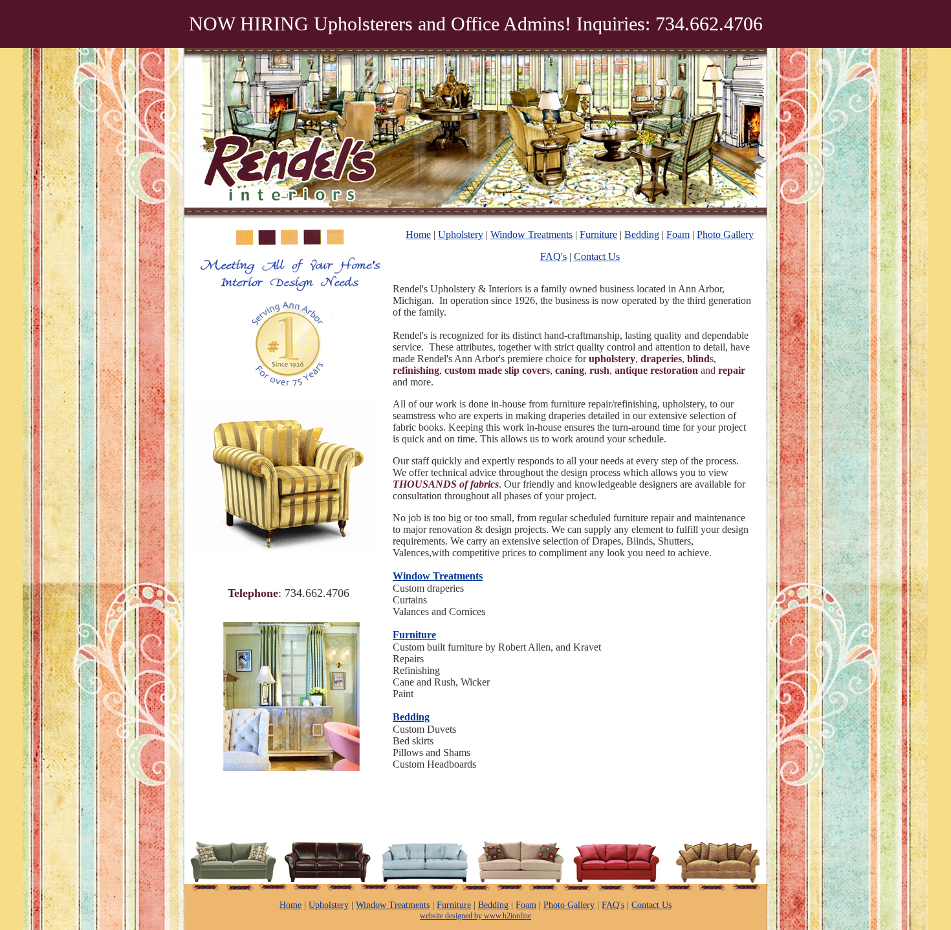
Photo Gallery (725, 234)
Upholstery (460, 234)
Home (418, 234)
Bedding (641, 234)
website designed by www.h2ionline (475, 915)
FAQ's (553, 256)
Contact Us (597, 256)
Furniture (598, 234)
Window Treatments (531, 234)
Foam (678, 234)
